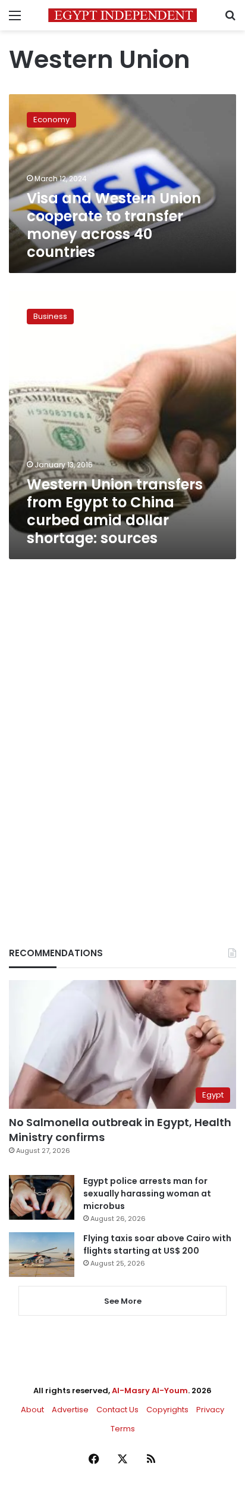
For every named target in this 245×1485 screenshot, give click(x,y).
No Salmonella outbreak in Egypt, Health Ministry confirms (120, 1130)
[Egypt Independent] (122, 15)
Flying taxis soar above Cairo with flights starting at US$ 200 (157, 1244)
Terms (123, 1428)
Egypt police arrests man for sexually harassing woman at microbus (147, 1193)
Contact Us (117, 1409)
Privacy (210, 1409)
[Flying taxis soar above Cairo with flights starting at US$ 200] (41, 1254)
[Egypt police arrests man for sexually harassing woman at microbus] (41, 1197)
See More (123, 1301)
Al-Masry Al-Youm (150, 1390)
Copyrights (167, 1409)
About (32, 1409)
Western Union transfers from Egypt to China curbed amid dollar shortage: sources (115, 511)
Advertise (70, 1409)
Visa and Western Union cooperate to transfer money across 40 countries (114, 225)
